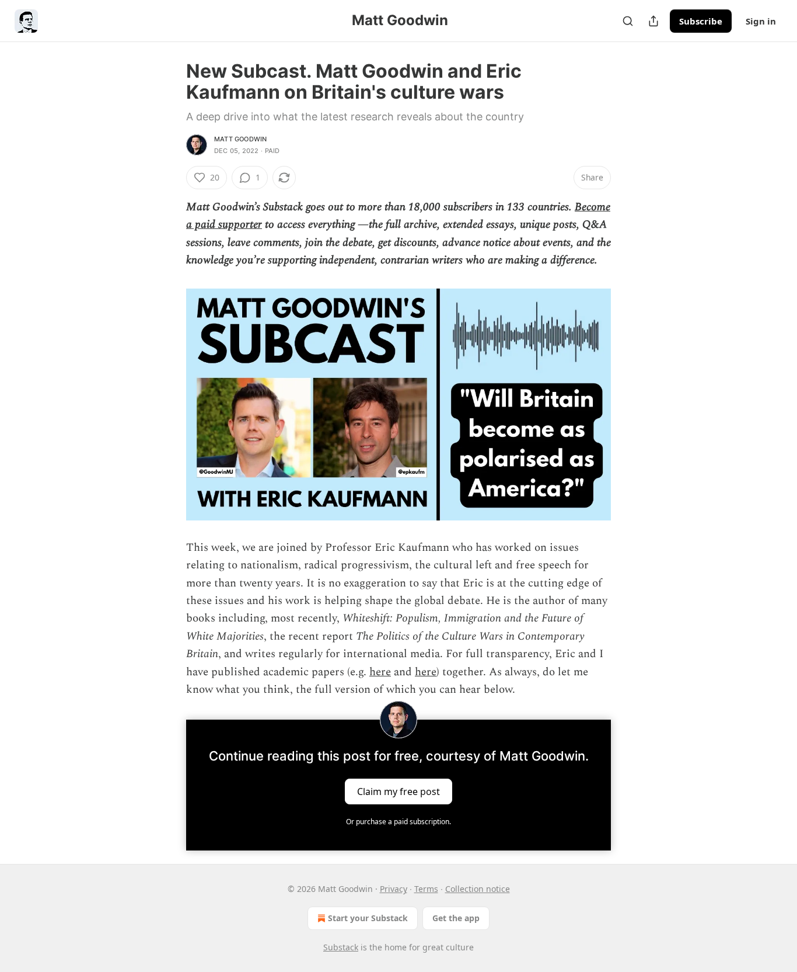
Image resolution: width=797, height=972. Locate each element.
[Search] (627, 21)
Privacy (393, 888)
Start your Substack (368, 918)
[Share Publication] (653, 21)
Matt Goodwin (240, 139)
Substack (340, 947)
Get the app (456, 918)
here (380, 672)
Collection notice (477, 888)
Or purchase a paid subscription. (398, 822)
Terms (426, 888)
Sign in (761, 21)
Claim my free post (398, 791)
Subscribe (700, 21)
